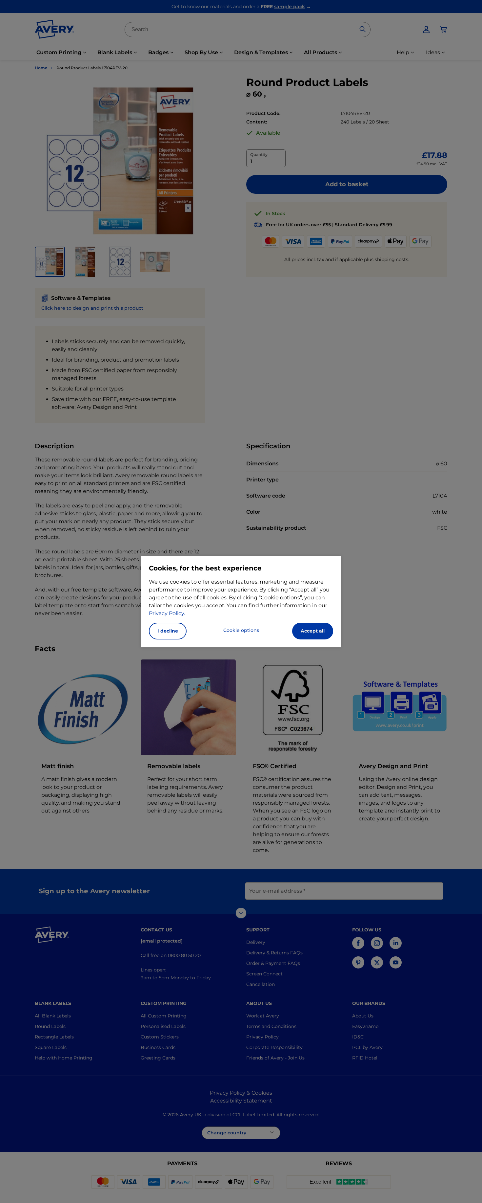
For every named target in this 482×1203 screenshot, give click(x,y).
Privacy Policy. (167, 613)
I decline (167, 631)
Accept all (313, 631)
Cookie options (241, 630)
